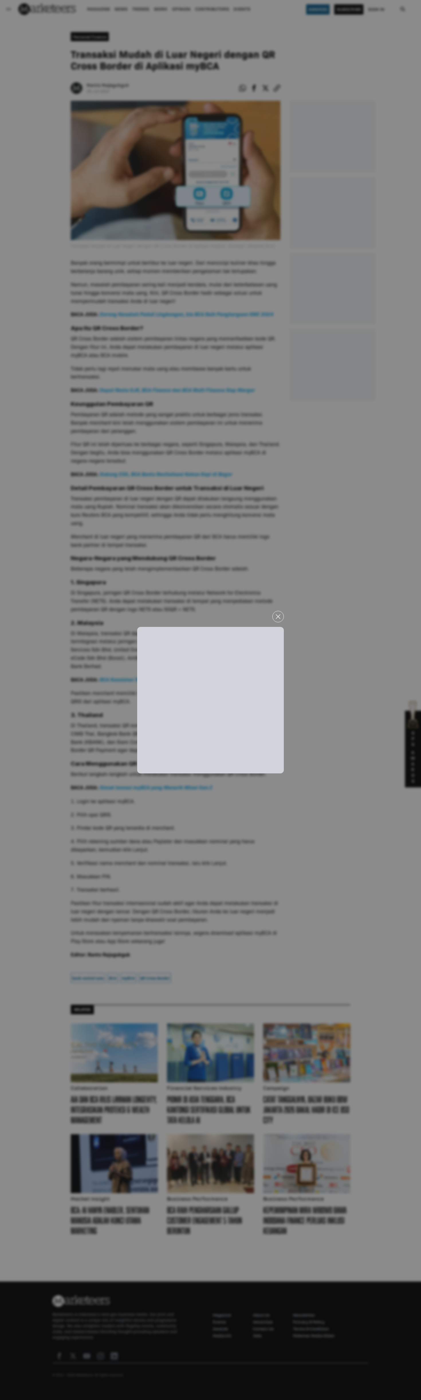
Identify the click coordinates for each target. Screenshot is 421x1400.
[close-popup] (278, 616)
